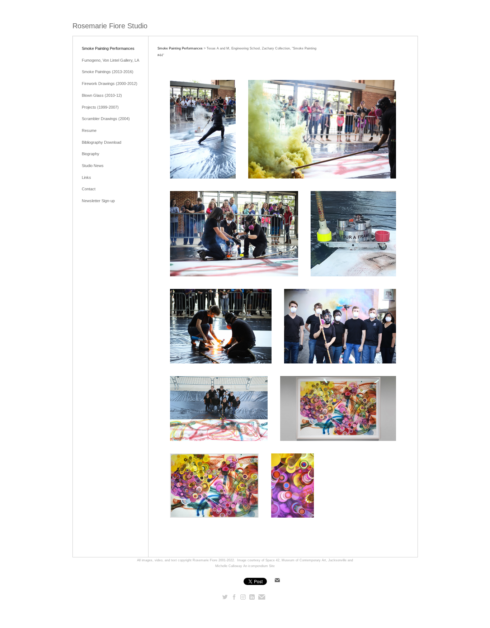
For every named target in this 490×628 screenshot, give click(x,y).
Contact (88, 189)
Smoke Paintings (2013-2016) (107, 72)
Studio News (93, 165)
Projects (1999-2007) (100, 107)
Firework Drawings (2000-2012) (109, 83)
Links (86, 177)
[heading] (109, 26)
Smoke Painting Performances (108, 48)
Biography (90, 154)
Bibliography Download (101, 142)
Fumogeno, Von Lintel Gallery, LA (110, 60)
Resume (89, 130)
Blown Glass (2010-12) (102, 95)
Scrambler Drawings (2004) (106, 118)
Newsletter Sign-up (98, 201)
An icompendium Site (259, 566)
